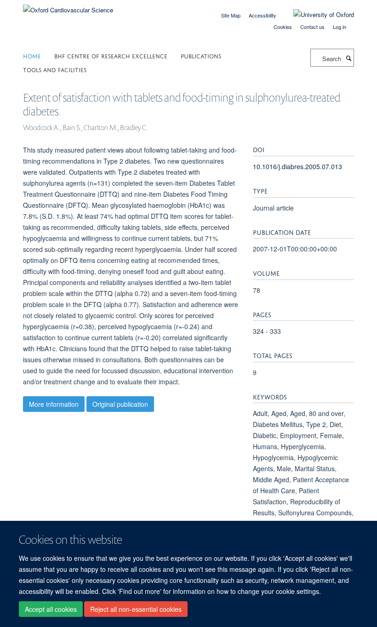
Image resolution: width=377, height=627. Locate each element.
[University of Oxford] (317, 14)
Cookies (283, 26)
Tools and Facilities (54, 69)
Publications (201, 55)
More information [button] (54, 404)
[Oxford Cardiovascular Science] (68, 6)
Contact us (312, 26)
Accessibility (262, 15)
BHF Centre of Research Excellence (110, 55)
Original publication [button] (120, 404)
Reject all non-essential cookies (136, 609)
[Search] (348, 58)
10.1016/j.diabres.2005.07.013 (297, 166)
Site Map (230, 15)
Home (32, 55)
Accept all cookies (51, 609)
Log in (339, 26)
